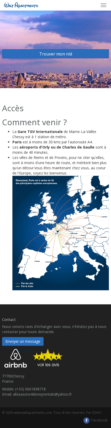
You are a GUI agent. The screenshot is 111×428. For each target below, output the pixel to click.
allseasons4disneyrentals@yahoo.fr (42, 394)
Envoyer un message (22, 341)
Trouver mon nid (55, 54)
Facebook (99, 420)
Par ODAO (93, 412)
